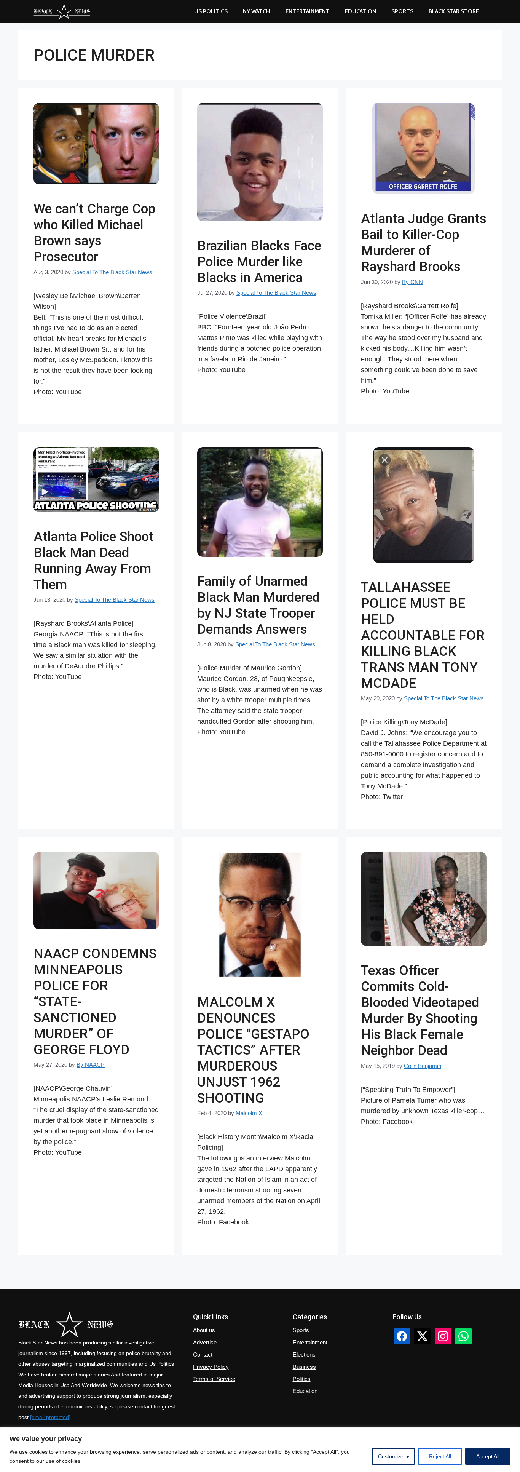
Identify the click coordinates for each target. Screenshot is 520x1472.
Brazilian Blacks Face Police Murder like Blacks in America (259, 262)
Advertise (205, 1342)
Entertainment (308, 11)
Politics (302, 1379)
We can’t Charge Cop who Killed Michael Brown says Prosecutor (94, 233)
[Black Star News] (61, 11)
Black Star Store (454, 11)
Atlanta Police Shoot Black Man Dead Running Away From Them (93, 561)
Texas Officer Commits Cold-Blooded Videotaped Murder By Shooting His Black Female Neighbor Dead (420, 1010)
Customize (391, 1456)
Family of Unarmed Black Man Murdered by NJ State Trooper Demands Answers (258, 605)
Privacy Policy (211, 1366)
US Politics (211, 11)
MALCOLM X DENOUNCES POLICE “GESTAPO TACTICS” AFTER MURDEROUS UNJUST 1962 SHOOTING (253, 1050)
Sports (402, 11)
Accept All (487, 1456)
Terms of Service (214, 1379)
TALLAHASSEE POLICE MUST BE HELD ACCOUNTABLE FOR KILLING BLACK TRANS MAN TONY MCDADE (423, 635)
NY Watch (256, 11)
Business (304, 1366)
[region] (260, 1449)
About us (204, 1330)
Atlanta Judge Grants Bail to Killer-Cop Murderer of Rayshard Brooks (424, 243)
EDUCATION (360, 11)
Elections (304, 1354)
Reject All (440, 1456)
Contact (202, 1354)
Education (305, 1391)
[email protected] (50, 1417)
